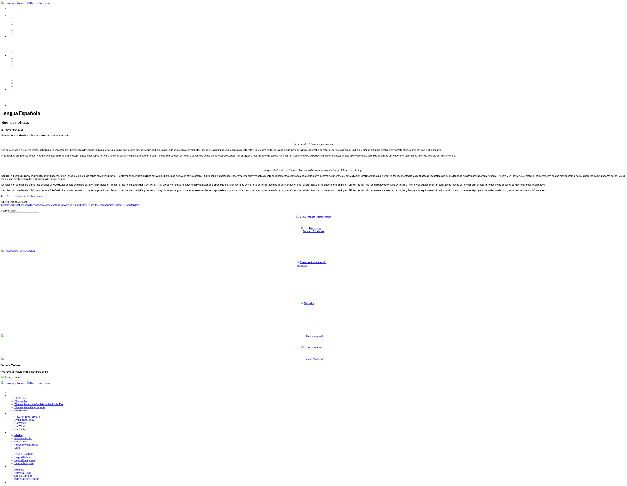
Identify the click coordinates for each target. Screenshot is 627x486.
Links (17, 70)
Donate (12, 104)
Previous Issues (23, 95)
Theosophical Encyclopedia (29, 30)
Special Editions (23, 98)
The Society (21, 17)
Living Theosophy (24, 42)
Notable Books (23, 61)
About (11, 11)
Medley (18, 58)
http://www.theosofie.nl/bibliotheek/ (22, 195)
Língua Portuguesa (24, 83)
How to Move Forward (27, 39)
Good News (21, 33)
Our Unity (19, 52)
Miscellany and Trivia (26, 67)
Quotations (20, 64)
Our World (20, 45)
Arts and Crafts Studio (26, 101)
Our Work (20, 48)
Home (11, 8)
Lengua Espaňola (23, 76)
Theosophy (20, 21)
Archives (13, 89)
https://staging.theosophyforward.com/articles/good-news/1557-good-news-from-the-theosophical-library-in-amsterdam (70, 204)
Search (5, 210)
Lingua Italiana (22, 80)
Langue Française (23, 86)
